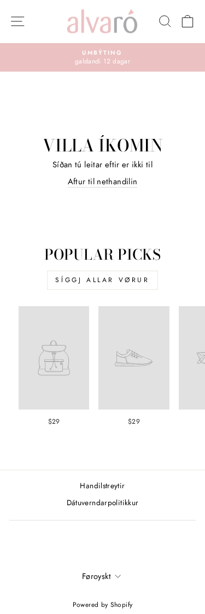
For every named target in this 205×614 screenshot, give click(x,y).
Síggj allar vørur (102, 280)
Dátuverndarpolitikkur (103, 502)
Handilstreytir (102, 485)
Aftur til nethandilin (103, 182)
